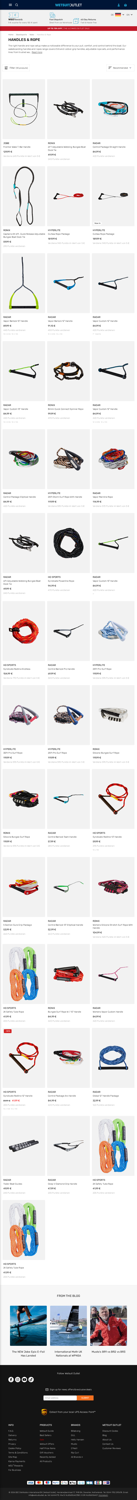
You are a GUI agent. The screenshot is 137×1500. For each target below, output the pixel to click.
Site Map (12, 1457)
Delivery (12, 1435)
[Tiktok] (31, 1379)
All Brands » (77, 1457)
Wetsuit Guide (47, 1431)
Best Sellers (45, 1435)
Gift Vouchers (46, 1452)
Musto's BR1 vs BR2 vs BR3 (109, 1351)
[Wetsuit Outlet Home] (68, 5)
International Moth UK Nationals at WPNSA (68, 1353)
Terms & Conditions (18, 1452)
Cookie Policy (14, 1448)
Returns (12, 1439)
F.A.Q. (11, 1431)
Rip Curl (75, 1452)
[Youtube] (24, 1379)
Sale (42, 1439)
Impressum (103, 1495)
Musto (74, 1444)
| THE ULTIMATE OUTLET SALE (68, 28)
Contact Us (107, 1444)
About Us (107, 1439)
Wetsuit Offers (47, 1444)
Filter (16, 68)
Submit (85, 1398)
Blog (104, 1435)
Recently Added (48, 1457)
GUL (73, 1435)
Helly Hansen (77, 1439)
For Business (14, 1470)
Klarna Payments (16, 1461)
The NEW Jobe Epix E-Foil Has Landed (28, 1353)
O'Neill (74, 1448)
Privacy (12, 1444)
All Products (46, 1461)
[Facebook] (11, 1379)
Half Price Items (47, 1448)
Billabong (75, 1431)
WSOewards (15, 1465)
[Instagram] (17, 1379)
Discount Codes (110, 1431)
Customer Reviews (111, 1448)
